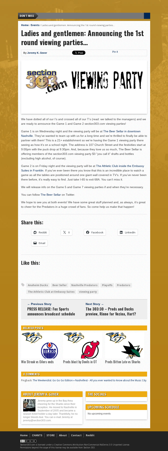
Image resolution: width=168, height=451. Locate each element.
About (63, 435)
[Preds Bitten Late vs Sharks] (124, 357)
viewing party (88, 291)
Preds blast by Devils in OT (80, 361)
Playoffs (107, 285)
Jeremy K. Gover (37, 52)
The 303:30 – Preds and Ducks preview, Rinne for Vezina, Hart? (111, 311)
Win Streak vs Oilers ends (37, 361)
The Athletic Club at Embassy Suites (51, 291)
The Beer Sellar (51, 194)
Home (25, 25)
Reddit (90, 435)
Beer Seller (59, 285)
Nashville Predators (84, 285)
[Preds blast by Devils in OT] (82, 357)
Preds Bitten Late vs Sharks (122, 361)
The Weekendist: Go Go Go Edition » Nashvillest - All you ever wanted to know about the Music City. (90, 380)
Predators (123, 285)
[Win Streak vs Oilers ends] (40, 357)
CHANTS (37, 435)
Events (35, 25)
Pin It (115, 51)
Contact (76, 435)
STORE (51, 435)
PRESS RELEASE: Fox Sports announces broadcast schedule (51, 311)
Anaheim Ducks (38, 285)
